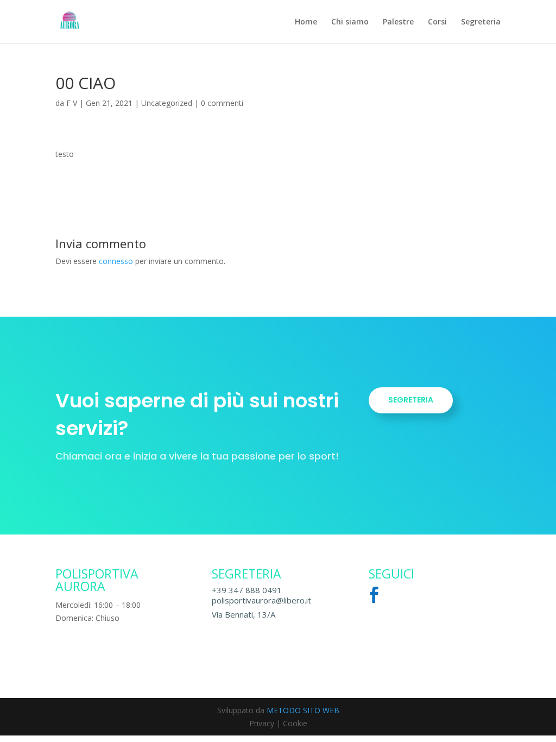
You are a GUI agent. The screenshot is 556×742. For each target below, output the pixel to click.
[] (377, 612)
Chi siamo (350, 22)
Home (306, 22)
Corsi (437, 22)
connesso (116, 261)
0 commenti (222, 103)
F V (71, 103)
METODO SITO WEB (303, 710)
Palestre (398, 22)
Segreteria (481, 22)
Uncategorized (166, 103)
